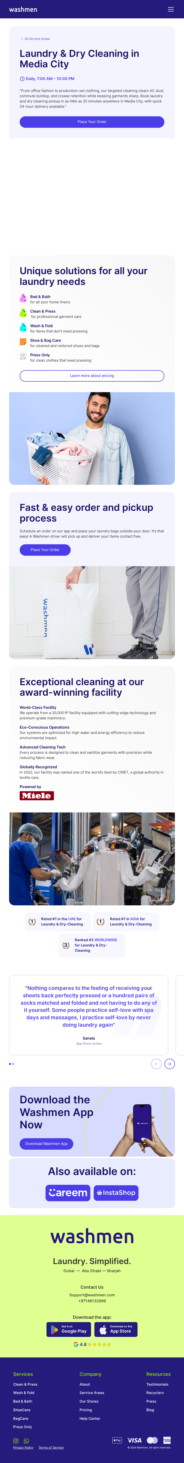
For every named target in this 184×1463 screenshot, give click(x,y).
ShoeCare (21, 1410)
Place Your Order (92, 122)
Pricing (86, 1410)
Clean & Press (25, 1384)
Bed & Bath (22, 1401)
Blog (150, 1410)
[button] (170, 9)
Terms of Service (51, 1447)
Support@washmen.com (92, 1294)
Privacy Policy (23, 1447)
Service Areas (92, 1393)
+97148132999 (92, 1300)
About (85, 1384)
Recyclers (155, 1393)
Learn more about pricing (92, 376)
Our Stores (89, 1401)
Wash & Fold (23, 1393)
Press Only (22, 1427)
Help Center (90, 1418)
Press (151, 1401)
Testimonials (157, 1384)
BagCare (20, 1418)
